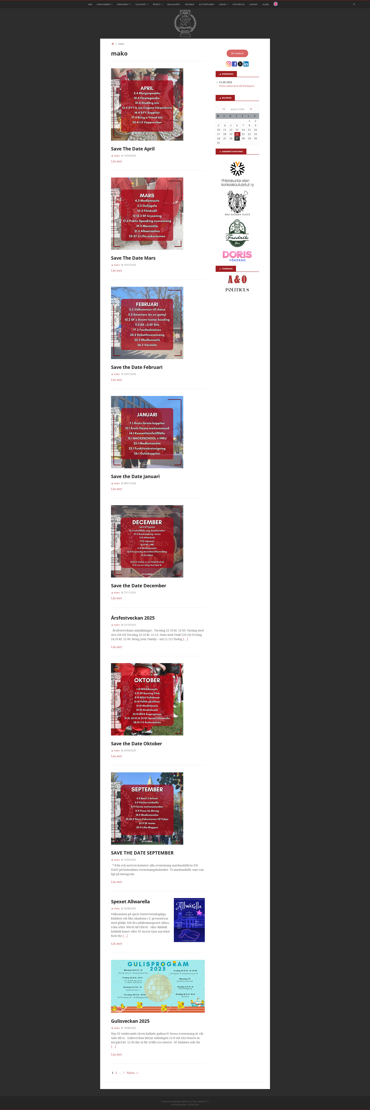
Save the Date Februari (136, 367)
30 (255, 138)
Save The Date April (133, 149)
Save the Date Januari (135, 476)
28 (243, 138)
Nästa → (132, 1073)
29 (249, 138)
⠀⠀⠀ (275, 4)
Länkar (222, 4)
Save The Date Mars (133, 258)
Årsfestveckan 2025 (133, 618)
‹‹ (223, 109)
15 (249, 129)
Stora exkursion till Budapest (236, 85)
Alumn (265, 4)
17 (218, 134)
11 (224, 129)
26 (231, 138)
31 (218, 142)
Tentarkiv (189, 4)
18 (224, 134)
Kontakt (253, 4)
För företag (239, 4)
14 (243, 129)
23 (255, 134)
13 (237, 129)
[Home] (112, 44)
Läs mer (116, 161)
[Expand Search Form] (354, 4)
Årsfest (157, 4)
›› (251, 109)
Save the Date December (138, 585)
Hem (90, 4)
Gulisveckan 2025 (130, 1021)
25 (224, 138)
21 (243, 134)
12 (231, 129)
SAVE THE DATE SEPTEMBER (142, 853)
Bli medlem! (237, 53)
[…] (185, 639)
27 (237, 138)
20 (237, 134)
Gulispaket (140, 4)
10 (218, 129)
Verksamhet (123, 4)
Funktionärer (103, 4)
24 (218, 138)
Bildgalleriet (173, 4)
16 (255, 129)
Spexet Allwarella (130, 901)
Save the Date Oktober (136, 743)
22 (249, 134)
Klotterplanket (206, 4)
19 (231, 134)
